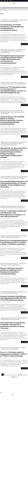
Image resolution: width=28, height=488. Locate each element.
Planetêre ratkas (4, 420)
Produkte (2, 442)
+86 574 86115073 (8, 469)
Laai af (2, 444)
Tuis (1, 9)
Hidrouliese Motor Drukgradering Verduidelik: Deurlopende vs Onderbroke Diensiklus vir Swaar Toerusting (12, 325)
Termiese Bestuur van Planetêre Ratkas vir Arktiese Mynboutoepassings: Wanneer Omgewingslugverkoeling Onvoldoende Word (12, 120)
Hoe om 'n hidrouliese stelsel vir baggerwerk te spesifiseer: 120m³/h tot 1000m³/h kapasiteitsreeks (13, 354)
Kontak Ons (3, 452)
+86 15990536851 (9, 472)
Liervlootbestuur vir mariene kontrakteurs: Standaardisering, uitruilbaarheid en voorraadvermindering (12, 27)
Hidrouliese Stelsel (4, 430)
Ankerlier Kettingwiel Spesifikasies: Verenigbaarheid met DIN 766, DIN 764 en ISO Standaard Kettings (13, 298)
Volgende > (20, 374)
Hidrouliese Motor (4, 426)
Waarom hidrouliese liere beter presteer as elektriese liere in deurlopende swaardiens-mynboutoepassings (11, 271)
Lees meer (24, 44)
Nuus (5, 9)
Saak (1, 446)
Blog (1, 450)
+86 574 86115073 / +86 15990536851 (12, 459)
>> (25, 374)
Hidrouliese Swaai (4, 422)
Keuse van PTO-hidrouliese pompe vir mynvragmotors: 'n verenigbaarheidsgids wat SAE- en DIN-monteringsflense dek (13, 90)
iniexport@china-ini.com (9, 462)
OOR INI (2, 440)
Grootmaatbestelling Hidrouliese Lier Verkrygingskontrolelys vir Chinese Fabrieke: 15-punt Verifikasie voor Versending (14, 184)
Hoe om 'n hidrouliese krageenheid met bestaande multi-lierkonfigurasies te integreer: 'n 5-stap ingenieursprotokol (13, 213)
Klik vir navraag (5, 393)
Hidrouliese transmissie (5, 424)
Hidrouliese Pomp (4, 428)
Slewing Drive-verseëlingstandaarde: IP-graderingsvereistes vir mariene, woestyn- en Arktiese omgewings (13, 242)
